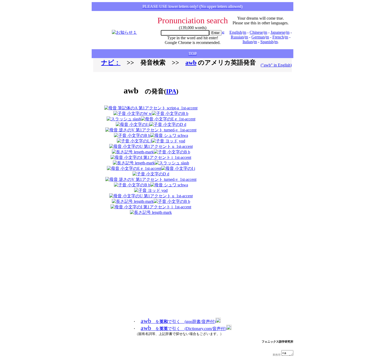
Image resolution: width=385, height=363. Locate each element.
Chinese (256, 32)
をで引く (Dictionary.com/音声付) (183, 328)
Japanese (278, 32)
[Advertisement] (238, 145)
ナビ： (110, 62)
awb (190, 62)
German (258, 37)
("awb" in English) (276, 65)
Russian (237, 37)
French (278, 37)
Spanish (266, 42)
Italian (248, 42)
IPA (171, 91)
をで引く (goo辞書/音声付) (178, 321)
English (235, 32)
